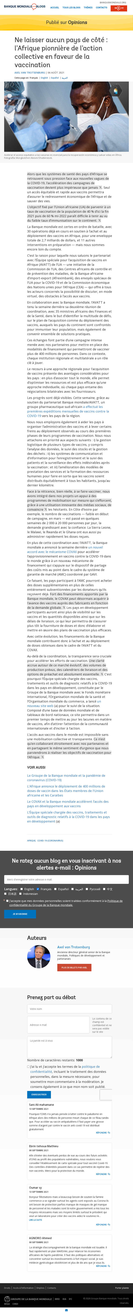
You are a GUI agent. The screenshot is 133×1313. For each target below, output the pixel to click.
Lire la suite (35, 1219)
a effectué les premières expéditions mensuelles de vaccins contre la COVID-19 (68, 411)
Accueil (54, 8)
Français (34, 77)
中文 (110, 889)
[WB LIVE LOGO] (119, 8)
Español (55, 77)
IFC (70, 1299)
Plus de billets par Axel (74, 967)
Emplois (40, 1287)
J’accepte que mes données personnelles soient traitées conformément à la (66, 903)
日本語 (12, 894)
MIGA (7, 1303)
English (44, 77)
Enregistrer (39, 1094)
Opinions (77, 22)
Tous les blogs (71, 8)
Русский (95, 889)
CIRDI (15, 1303)
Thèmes (88, 8)
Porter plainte (122, 1287)
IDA (64, 1299)
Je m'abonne (20, 914)
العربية (65, 77)
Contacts (101, 8)
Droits (7, 1287)
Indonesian (30, 894)
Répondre (101, 1132)
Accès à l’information (23, 1287)
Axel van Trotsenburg (30, 72)
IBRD (57, 1299)
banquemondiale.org (113, 2)
